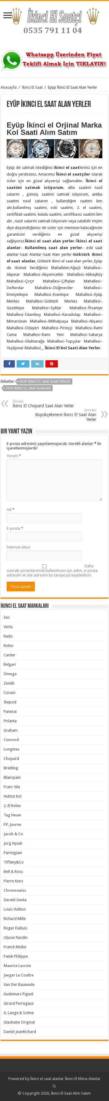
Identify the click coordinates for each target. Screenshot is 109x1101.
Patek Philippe (16, 956)
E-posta (15, 528)
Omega (10, 674)
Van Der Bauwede (19, 984)
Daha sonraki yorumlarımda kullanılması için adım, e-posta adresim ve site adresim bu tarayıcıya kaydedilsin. (52, 570)
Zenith (9, 683)
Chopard (11, 758)
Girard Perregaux (19, 1003)
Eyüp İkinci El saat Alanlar (28, 388)
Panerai (10, 711)
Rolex (8, 645)
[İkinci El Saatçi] (54, 24)
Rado (8, 636)
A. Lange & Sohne (19, 1012)
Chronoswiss (15, 890)
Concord (11, 739)
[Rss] (54, 1086)
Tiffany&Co (14, 862)
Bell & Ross (13, 871)
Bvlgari (10, 664)
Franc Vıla (12, 787)
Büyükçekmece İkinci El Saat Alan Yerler (65, 415)
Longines (11, 749)
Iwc (7, 617)
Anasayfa (9, 87)
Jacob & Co (13, 834)
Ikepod (10, 702)
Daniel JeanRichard (20, 1031)
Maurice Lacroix (17, 965)
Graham (11, 730)
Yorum (14, 455)
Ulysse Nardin (16, 937)
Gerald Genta (15, 900)
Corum (9, 692)
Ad (11, 509)
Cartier (9, 655)
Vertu (8, 626)
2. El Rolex (12, 805)
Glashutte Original (19, 1022)
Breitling (11, 768)
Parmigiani (13, 852)
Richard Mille (15, 918)
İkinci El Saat (32, 87)
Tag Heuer (12, 815)
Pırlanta (10, 721)
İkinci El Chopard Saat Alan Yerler (43, 403)
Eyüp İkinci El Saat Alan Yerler (44, 382)
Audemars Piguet (18, 994)
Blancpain (12, 777)
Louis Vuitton (15, 909)
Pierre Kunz (13, 881)
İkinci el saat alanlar (47, 1078)
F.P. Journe (12, 824)
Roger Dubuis (15, 928)
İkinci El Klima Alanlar (83, 1078)
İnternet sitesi (18, 547)
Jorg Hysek (13, 843)
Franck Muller (15, 947)
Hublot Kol (12, 796)
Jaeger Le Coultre (19, 975)
